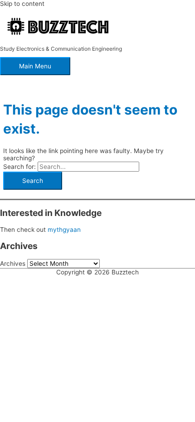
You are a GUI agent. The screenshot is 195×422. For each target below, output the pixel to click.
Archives (12, 263)
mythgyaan (64, 229)
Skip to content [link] (22, 3)
